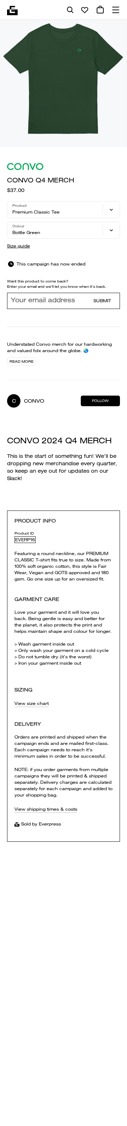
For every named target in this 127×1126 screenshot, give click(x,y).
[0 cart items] (100, 10)
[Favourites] (84, 10)
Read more (22, 361)
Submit (102, 301)
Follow (100, 400)
